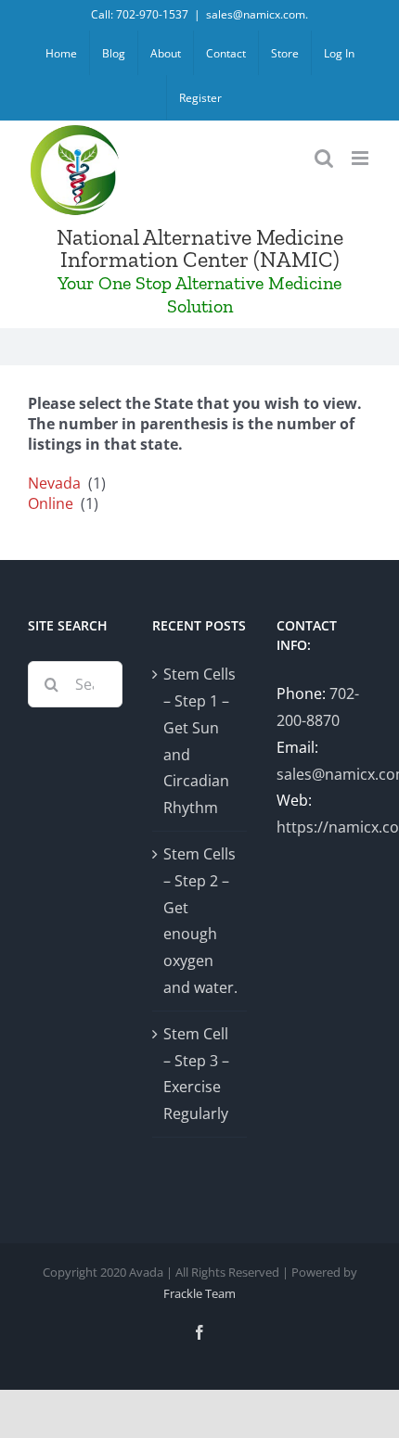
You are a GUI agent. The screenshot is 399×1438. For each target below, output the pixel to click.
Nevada (54, 483)
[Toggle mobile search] (324, 158)
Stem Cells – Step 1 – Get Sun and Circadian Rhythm (199, 741)
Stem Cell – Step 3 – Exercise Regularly (196, 1074)
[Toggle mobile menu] (361, 158)
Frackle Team (199, 1293)
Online (50, 503)
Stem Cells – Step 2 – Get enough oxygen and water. (200, 921)
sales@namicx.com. (257, 14)
